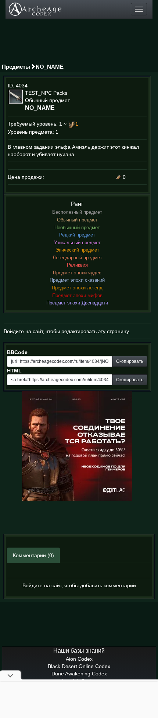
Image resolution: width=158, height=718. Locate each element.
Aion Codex (79, 659)
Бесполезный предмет (77, 212)
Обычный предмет (77, 220)
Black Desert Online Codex (79, 666)
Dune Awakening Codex (79, 673)
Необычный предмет (77, 227)
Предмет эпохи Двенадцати (77, 303)
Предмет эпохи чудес (77, 272)
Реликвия (77, 265)
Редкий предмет (77, 235)
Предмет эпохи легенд (77, 288)
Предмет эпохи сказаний (77, 280)
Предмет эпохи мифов (77, 295)
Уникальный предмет (77, 242)
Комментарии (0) (33, 555)
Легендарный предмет (77, 257)
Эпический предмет (77, 250)
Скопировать (129, 361)
